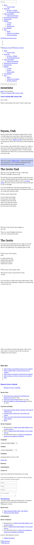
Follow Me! (4, 460)
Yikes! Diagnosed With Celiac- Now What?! (16, 511)
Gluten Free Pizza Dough (11, 399)
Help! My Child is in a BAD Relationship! (15, 401)
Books (8, 31)
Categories (4, 443)
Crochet (9, 23)
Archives (3, 450)
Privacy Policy (11, 7)
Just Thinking (8, 28)
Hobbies (6, 21)
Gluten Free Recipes (12, 16)
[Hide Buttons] (5, 543)
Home (5, 5)
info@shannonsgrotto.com (8, 38)
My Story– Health (12, 10)
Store (5, 30)
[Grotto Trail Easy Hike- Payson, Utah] (12, 93)
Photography (10, 26)
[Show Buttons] (5, 541)
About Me (6, 8)
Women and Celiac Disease (11, 513)
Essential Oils (7, 19)
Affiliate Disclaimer (9, 538)
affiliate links (15, 161)
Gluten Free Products (13, 33)
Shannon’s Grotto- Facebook (9, 384)
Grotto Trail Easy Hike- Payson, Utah (11, 96)
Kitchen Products (12, 35)
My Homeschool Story (13, 12)
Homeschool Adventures (11, 17)
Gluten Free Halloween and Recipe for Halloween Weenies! (18, 435)
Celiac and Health (9, 14)
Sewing (9, 24)
